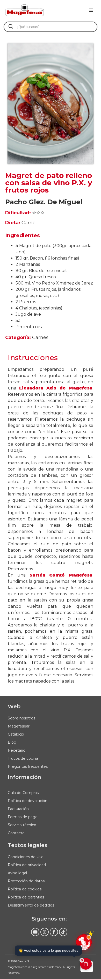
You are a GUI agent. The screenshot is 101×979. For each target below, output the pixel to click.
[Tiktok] (63, 932)
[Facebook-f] (54, 932)
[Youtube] (35, 932)
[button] (91, 10)
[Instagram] (44, 932)
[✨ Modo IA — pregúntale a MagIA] (84, 942)
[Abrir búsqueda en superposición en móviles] (50, 27)
